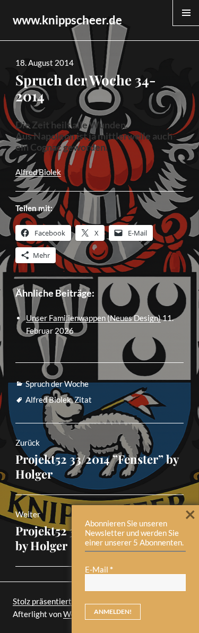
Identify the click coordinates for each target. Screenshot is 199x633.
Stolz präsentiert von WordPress (70, 601)
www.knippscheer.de (67, 20)
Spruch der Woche (57, 383)
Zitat (83, 399)
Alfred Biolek (38, 172)
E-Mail (99, 569)
